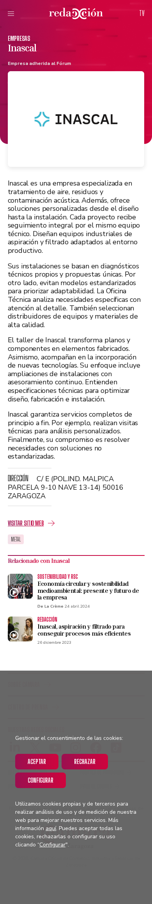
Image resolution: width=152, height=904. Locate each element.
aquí (51, 828)
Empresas (19, 38)
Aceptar (37, 761)
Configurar (40, 780)
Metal (16, 539)
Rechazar (84, 761)
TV (142, 13)
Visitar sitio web (26, 523)
